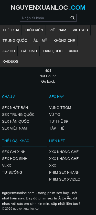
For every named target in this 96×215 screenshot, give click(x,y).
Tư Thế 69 (58, 121)
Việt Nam (57, 30)
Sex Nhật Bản (15, 108)
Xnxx (73, 51)
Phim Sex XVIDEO (64, 179)
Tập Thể (56, 128)
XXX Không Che (64, 152)
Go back (48, 81)
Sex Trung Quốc (18, 114)
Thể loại (11, 30)
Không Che (64, 41)
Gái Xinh (29, 51)
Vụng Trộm (60, 108)
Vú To (54, 114)
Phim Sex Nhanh (64, 172)
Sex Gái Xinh (14, 152)
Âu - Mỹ (40, 41)
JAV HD (9, 51)
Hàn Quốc (52, 51)
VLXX (6, 165)
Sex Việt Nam (14, 128)
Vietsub (80, 30)
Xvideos (10, 61)
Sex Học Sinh (14, 159)
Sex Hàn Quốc (15, 121)
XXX (52, 165)
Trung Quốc (15, 41)
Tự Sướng (12, 172)
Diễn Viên (34, 30)
